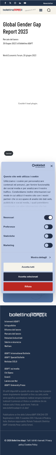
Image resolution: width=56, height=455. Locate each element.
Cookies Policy (31, 444)
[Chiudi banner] (51, 166)
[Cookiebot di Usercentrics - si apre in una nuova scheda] (33, 166)
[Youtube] (25, 3)
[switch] (48, 226)
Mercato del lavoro (10, 39)
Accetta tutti (28, 267)
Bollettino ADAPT (26, 43)
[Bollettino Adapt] (19, 10)
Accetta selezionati (28, 276)
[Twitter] (10, 3)
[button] (49, 10)
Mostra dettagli (39, 257)
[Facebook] (5, 3)
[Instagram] (15, 3)
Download (8, 153)
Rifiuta (28, 286)
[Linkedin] (20, 3)
